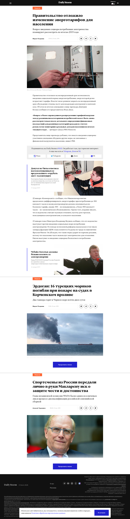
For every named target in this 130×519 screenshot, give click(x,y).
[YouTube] (68, 483)
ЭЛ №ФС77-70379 (111, 479)
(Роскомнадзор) (90, 479)
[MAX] (79, 483)
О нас (52, 484)
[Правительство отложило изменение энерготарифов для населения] (81, 38)
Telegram (67, 151)
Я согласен (101, 512)
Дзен (74, 151)
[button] (10, 3)
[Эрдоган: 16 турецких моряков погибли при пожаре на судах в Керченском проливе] (81, 306)
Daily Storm (65, 3)
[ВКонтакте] (72, 483)
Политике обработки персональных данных (48, 513)
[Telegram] (64, 483)
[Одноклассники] (75, 483)
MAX (60, 149)
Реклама (53, 488)
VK (79, 151)
